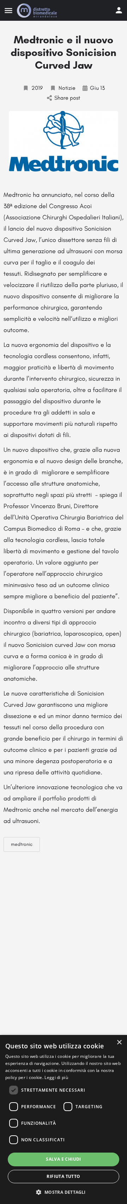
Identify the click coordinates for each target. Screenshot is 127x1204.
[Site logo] (38, 11)
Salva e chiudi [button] (63, 1159)
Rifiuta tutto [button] (63, 1176)
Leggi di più (56, 1077)
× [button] (119, 1042)
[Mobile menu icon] (8, 11)
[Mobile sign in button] (118, 10)
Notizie (67, 88)
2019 (37, 88)
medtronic (21, 844)
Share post (67, 97)
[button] (63, 1192)
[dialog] (63, 1119)
